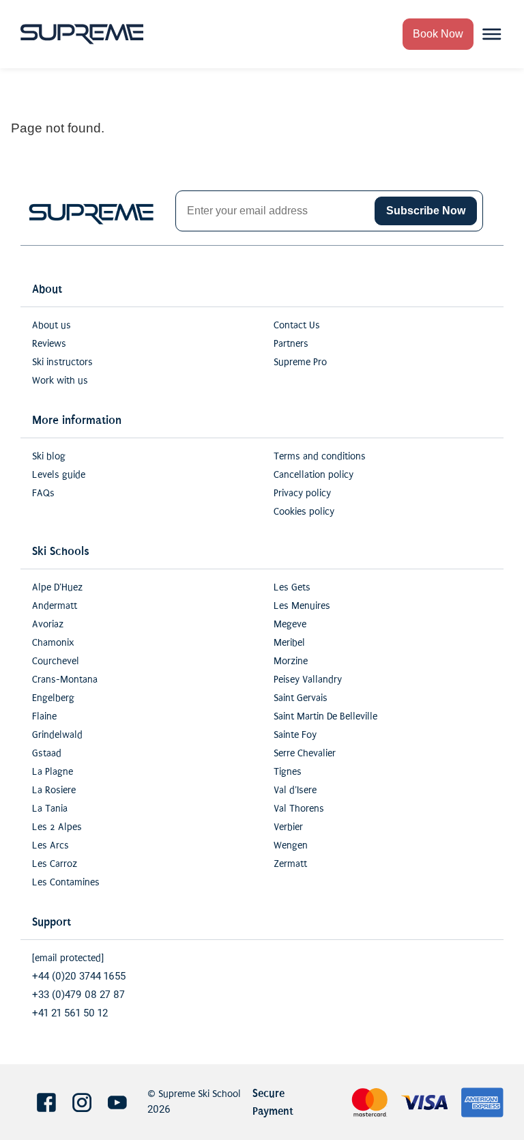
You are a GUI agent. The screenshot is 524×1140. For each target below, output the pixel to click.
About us (51, 325)
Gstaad (46, 753)
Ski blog (49, 456)
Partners (291, 344)
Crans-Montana (65, 679)
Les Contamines (66, 882)
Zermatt (290, 864)
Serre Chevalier (305, 753)
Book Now (438, 34)
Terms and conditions (320, 456)
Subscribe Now (425, 210)
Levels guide (58, 475)
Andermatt (54, 606)
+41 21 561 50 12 (70, 1013)
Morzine (291, 661)
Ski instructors (62, 362)
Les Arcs (50, 845)
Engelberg (53, 698)
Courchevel (55, 661)
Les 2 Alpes (57, 827)
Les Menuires (302, 606)
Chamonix (53, 643)
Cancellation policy (313, 475)
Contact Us (297, 325)
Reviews (49, 344)
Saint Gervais (301, 698)
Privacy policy (302, 493)
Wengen (291, 845)
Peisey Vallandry (308, 679)
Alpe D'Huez (57, 587)
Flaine (44, 716)
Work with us (60, 380)
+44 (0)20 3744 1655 (79, 976)
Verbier (288, 827)
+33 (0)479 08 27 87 (78, 995)
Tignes (288, 772)
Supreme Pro (300, 362)
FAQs (43, 493)
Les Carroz (54, 864)
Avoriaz (47, 624)
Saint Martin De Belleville (325, 716)
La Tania (50, 808)
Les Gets (292, 587)
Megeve (290, 624)
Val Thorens (299, 808)
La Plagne (52, 772)
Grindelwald (57, 735)
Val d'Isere (295, 790)
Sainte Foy (295, 735)
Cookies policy (304, 512)
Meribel (289, 643)
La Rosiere (54, 790)
